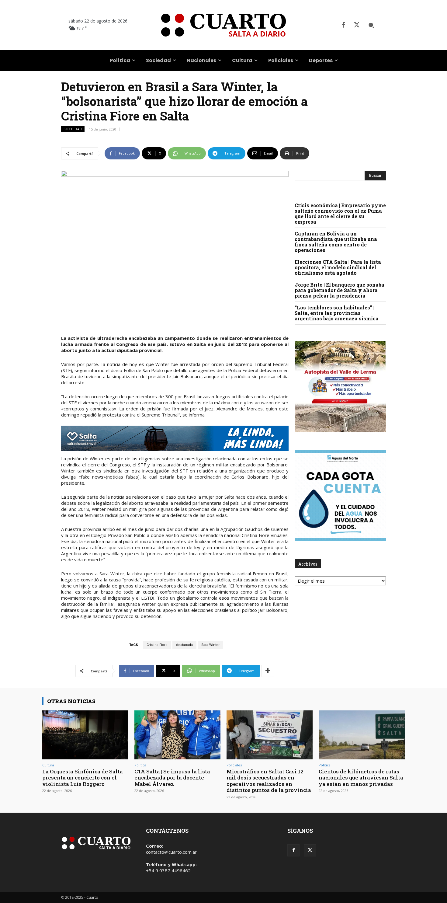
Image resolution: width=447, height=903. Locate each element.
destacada (184, 645)
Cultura (48, 765)
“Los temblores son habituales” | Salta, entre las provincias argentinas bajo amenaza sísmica (337, 313)
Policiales (234, 765)
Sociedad (73, 129)
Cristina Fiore (157, 645)
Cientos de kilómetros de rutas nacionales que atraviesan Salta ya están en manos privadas (361, 777)
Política (140, 765)
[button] (371, 25)
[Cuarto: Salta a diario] (223, 25)
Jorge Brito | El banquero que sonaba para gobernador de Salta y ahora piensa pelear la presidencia (339, 290)
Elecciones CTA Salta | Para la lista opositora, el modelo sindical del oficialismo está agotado (338, 267)
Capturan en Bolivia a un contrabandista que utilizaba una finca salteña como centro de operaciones (336, 241)
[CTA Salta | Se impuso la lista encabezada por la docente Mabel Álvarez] (177, 734)
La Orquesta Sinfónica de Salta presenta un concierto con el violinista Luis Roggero (82, 777)
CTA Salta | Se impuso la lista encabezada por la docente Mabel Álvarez (172, 777)
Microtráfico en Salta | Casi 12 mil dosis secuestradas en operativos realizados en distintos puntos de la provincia (269, 780)
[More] (268, 671)
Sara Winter (210, 645)
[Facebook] (343, 25)
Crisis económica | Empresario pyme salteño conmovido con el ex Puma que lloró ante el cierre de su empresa (340, 213)
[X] (357, 25)
